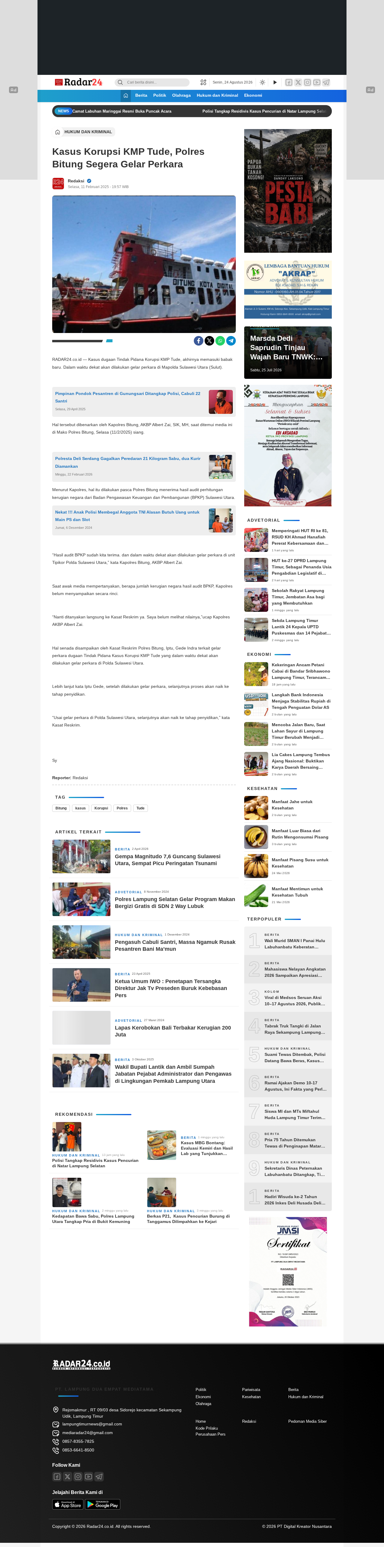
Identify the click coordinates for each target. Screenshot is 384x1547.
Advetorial (128, 892)
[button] (205, 82)
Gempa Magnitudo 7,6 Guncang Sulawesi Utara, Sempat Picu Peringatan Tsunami (167, 859)
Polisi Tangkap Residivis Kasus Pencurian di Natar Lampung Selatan (258, 111)
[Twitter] (298, 82)
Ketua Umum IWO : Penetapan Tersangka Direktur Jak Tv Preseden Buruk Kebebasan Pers (171, 988)
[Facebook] (289, 82)
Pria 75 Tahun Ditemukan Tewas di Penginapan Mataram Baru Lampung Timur (296, 1143)
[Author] (58, 183)
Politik (159, 95)
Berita (141, 95)
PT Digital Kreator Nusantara (304, 1526)
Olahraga (181, 95)
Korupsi (101, 808)
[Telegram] (326, 82)
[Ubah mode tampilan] (262, 82)
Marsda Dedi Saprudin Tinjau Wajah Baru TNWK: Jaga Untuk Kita (283, 348)
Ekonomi (253, 95)
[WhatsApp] (220, 341)
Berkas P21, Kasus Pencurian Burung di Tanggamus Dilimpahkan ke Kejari (188, 1219)
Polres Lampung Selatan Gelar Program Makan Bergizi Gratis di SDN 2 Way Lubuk (175, 902)
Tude (140, 808)
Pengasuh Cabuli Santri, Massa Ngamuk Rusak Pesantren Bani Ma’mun (175, 945)
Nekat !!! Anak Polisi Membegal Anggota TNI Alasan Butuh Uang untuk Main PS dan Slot (127, 516)
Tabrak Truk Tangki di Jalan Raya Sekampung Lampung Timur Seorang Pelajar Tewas (294, 1030)
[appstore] (67, 1508)
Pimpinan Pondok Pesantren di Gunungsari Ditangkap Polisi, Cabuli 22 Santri (127, 397)
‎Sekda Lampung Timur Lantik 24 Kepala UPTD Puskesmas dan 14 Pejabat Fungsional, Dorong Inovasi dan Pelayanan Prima (300, 633)
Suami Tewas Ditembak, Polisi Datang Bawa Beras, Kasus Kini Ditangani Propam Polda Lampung (295, 1058)
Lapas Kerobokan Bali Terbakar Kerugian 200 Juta (173, 1031)
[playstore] (102, 1508)
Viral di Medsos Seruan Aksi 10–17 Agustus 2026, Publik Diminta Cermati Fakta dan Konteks (293, 1001)
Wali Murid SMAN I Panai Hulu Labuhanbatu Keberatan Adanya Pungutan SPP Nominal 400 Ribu (295, 944)
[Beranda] (126, 96)
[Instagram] (307, 82)
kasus (80, 808)
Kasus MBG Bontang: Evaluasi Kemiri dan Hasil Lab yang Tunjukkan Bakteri (207, 1148)
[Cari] (120, 82)
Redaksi (76, 180)
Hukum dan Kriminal (217, 95)
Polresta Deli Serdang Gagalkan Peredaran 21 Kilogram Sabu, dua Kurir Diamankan (127, 462)
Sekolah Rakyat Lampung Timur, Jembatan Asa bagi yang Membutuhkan (298, 597)
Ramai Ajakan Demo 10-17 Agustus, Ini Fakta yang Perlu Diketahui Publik (295, 1086)
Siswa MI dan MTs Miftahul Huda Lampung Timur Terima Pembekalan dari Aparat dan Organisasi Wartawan (294, 1115)
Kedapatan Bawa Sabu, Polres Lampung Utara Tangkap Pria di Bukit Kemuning (93, 1219)
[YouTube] (317, 82)
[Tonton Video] (274, 82)
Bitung (61, 808)
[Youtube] (88, 1476)
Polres (122, 808)
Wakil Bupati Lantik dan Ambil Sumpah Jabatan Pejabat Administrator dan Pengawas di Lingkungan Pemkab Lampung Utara (173, 1074)
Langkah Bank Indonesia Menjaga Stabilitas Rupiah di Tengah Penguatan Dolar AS (301, 701)
